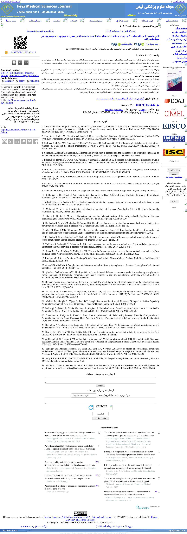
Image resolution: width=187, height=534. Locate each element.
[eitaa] (4, 141)
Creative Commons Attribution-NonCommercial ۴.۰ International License (78, 517)
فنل (131, 98)
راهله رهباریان (152, 44)
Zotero (22, 81)
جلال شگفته (127, 44)
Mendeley (9, 81)
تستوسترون (102, 98)
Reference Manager (18, 75)
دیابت (112, 98)
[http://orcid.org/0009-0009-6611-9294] (119, 45)
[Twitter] (29, 141)
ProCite (4, 75)
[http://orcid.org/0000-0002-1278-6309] (142, 45)
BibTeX (4, 73)
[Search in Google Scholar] (139, 45)
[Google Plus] (10, 141)
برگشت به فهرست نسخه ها (40, 31)
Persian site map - (65, 533)
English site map (78, 533)
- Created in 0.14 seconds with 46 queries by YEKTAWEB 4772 (106, 533)
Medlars (29, 73)
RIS (12, 73)
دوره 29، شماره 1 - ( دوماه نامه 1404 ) (114, 526)
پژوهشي (143, 109)
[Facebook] (35, 141)
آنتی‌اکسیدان (122, 98)
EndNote (19, 73)
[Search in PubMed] (135, 45)
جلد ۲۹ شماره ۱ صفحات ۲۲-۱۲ (120, 31)
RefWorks (34, 75)
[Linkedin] (17, 141)
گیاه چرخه (139, 98)
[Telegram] (23, 141)
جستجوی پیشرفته (174, 177)
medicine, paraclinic (114, 109)
